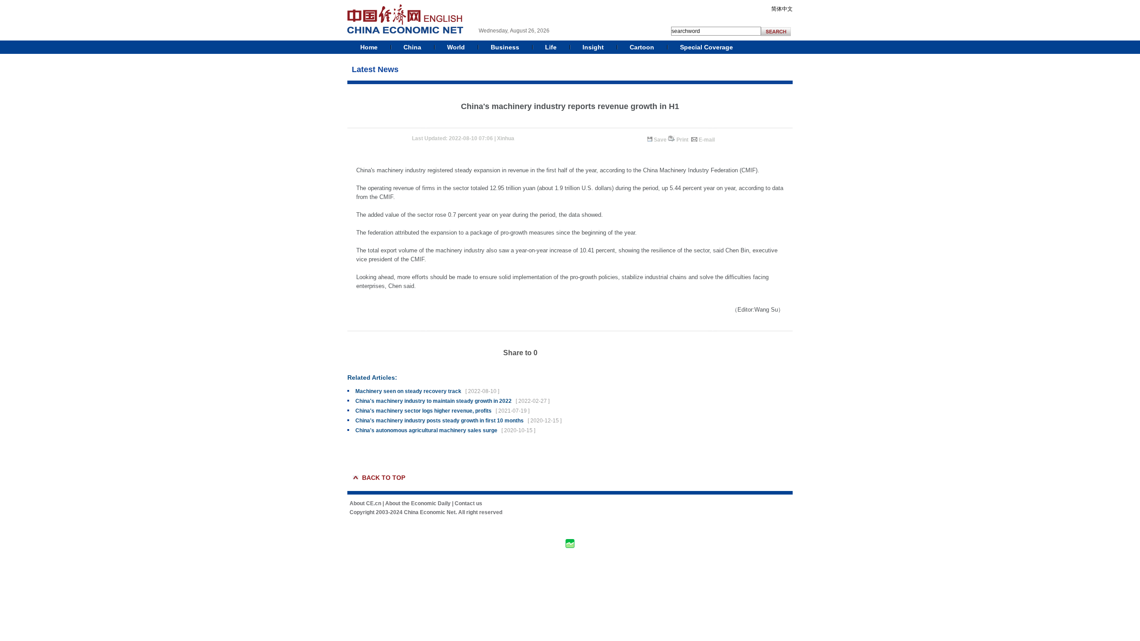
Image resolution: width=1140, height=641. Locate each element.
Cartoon (642, 47)
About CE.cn (365, 503)
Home (369, 47)
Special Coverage (706, 47)
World (456, 47)
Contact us (468, 503)
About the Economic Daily (418, 503)
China (412, 47)
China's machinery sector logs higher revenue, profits (423, 411)
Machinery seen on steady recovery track (408, 391)
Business (505, 47)
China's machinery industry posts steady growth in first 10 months (439, 421)
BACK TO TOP (383, 477)
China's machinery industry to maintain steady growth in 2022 (433, 401)
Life (551, 47)
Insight (593, 47)
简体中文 (782, 9)
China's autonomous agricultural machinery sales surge (426, 430)
